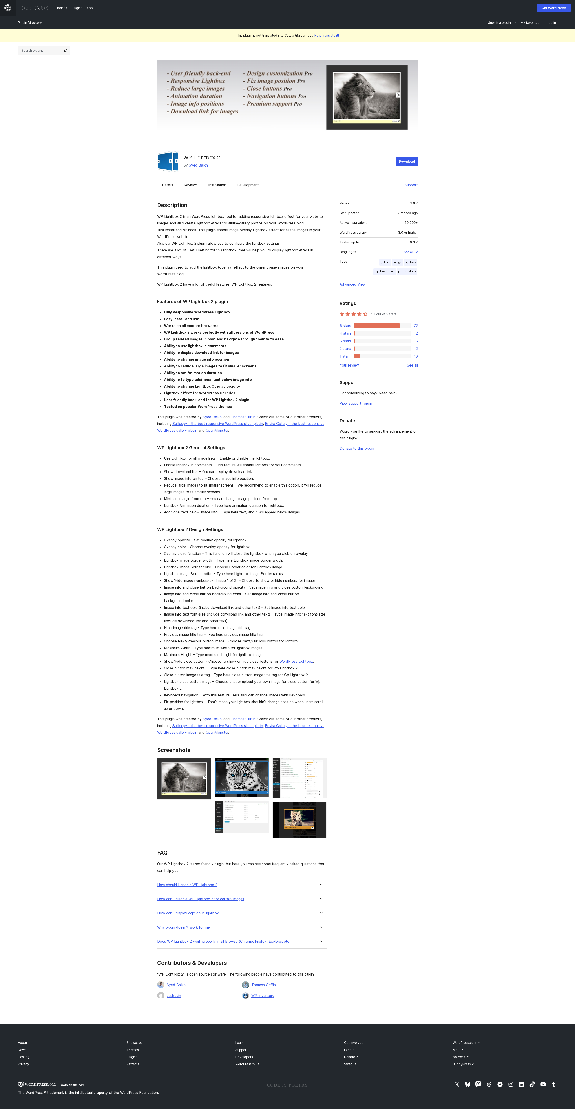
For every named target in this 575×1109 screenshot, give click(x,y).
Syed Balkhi (198, 165)
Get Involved (353, 1043)
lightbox (410, 262)
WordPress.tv (247, 1064)
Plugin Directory (30, 22)
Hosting (23, 1057)
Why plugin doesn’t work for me (183, 927)
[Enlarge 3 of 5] (263, 807)
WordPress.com (466, 1043)
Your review (349, 365)
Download (407, 161)
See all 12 (411, 252)
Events (349, 1050)
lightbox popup (385, 271)
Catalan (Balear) (72, 1085)
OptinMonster (217, 430)
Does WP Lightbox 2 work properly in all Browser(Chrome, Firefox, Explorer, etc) (224, 941)
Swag (350, 1064)
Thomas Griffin (243, 417)
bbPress (461, 1057)
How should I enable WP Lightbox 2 (187, 885)
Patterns (133, 1064)
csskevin (174, 995)
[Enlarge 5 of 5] (320, 808)
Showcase (134, 1043)
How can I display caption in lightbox (188, 913)
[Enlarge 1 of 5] (205, 764)
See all (412, 365)
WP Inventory (262, 995)
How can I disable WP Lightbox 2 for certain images (200, 899)
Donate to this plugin (357, 448)
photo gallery (407, 271)
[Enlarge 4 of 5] (320, 764)
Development (248, 185)
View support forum (356, 403)
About (22, 1043)
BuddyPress (464, 1064)
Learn (239, 1043)
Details (167, 185)
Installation (217, 185)
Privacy (23, 1064)
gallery (385, 262)
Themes (133, 1050)
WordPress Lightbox (296, 661)
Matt (458, 1050)
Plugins (132, 1057)
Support (411, 185)
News (22, 1050)
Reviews (191, 185)
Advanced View (353, 284)
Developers (244, 1057)
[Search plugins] (65, 50)
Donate (351, 1057)
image (398, 262)
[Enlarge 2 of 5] (263, 764)
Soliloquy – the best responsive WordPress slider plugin (217, 423)
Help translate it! (326, 35)
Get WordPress (554, 8)
